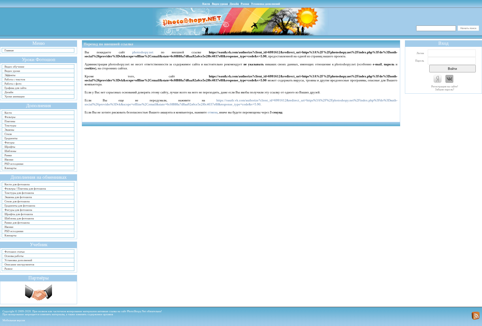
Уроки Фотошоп (38, 59)
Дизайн (234, 3)
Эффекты (10, 75)
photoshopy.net (142, 52)
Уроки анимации (15, 96)
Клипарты (10, 168)
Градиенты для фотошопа (20, 205)
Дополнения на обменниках (39, 177)
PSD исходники (14, 163)
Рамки (245, 3)
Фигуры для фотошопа (18, 209)
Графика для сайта (15, 87)
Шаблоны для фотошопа (19, 218)
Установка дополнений (265, 3)
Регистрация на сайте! (444, 86)
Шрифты (10, 146)
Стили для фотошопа (17, 201)
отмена (213, 112)
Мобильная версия (14, 320)
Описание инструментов (19, 264)
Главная (9, 50)
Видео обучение (14, 66)
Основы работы (14, 255)
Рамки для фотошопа (17, 222)
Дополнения (38, 105)
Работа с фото (13, 83)
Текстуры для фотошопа (19, 192)
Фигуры (9, 142)
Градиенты (11, 138)
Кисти (206, 3)
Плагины (10, 121)
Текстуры (10, 125)
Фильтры (10, 116)
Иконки (9, 159)
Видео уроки (220, 3)
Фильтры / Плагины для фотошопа (25, 188)
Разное (9, 268)
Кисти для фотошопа (17, 184)
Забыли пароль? (444, 89)
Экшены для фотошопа (18, 197)
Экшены (9, 129)
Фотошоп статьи (15, 251)
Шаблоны (10, 150)
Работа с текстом (15, 79)
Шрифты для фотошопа (19, 214)
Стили (8, 133)
